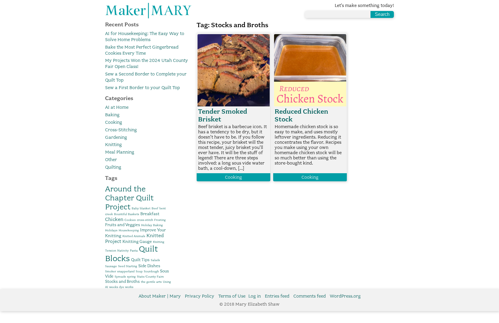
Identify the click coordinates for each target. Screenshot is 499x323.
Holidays (111, 230)
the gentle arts (151, 281)
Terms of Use (231, 296)
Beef (155, 208)
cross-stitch (145, 220)
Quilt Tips (140, 259)
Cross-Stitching (121, 129)
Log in (254, 296)
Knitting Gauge (137, 241)
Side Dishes (149, 265)
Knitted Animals (133, 236)
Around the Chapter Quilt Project (129, 197)
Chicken (114, 219)
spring (131, 276)
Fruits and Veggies (122, 224)
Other (111, 159)
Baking (112, 114)
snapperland (126, 271)
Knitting (113, 144)
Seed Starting (127, 266)
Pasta (134, 250)
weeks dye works (121, 287)
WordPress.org (345, 296)
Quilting (113, 167)
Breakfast (149, 213)
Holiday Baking (152, 225)
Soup (139, 271)
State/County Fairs (150, 276)
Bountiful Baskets (126, 214)
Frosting (160, 220)
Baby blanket (141, 208)
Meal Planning (119, 152)
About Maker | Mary (160, 296)
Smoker (110, 271)
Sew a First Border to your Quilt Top (142, 87)
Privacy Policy (199, 296)
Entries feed (277, 296)
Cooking (113, 122)
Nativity (123, 250)
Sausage (111, 266)
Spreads (120, 276)
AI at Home (117, 107)
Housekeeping (129, 230)
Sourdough (151, 271)
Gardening (116, 137)
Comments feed (309, 296)
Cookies (130, 220)
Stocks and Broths (122, 281)
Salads (155, 260)
